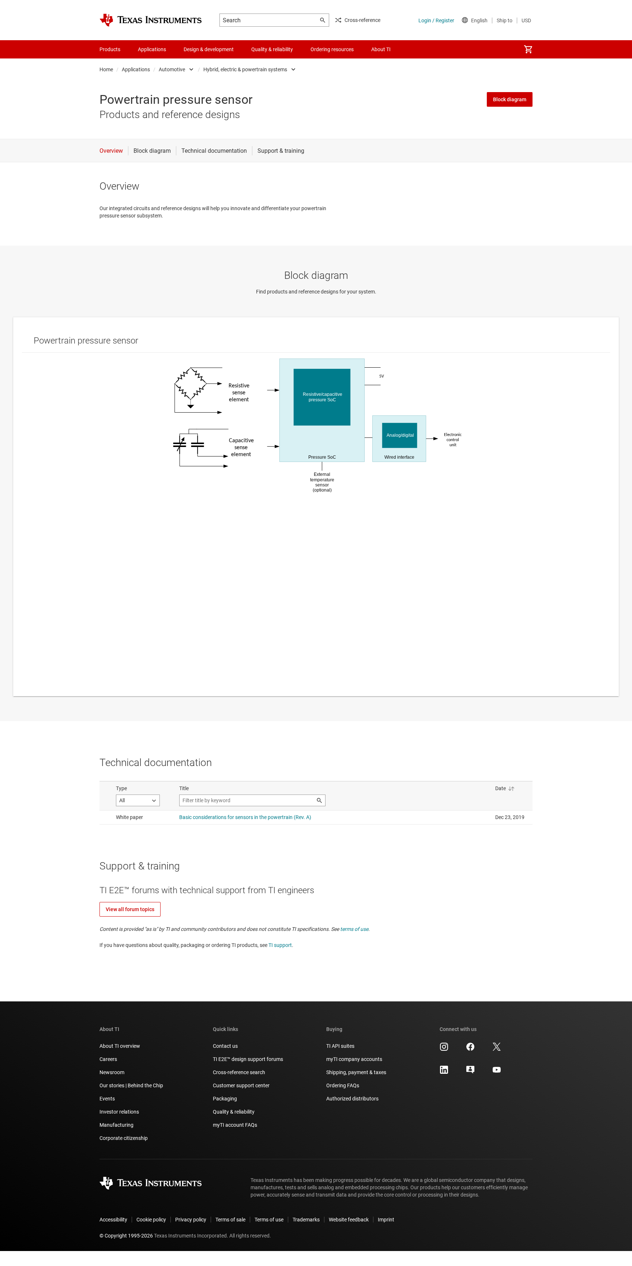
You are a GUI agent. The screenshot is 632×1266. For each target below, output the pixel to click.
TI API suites (340, 1046)
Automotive (172, 69)
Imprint (386, 1220)
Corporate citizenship (123, 1138)
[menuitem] (528, 49)
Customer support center (241, 1085)
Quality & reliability (234, 1112)
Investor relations (119, 1112)
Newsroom (111, 1072)
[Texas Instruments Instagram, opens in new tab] (444, 1049)
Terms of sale (230, 1220)
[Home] (150, 20)
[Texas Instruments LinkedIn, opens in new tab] (444, 1072)
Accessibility (113, 1220)
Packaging (225, 1099)
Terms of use (269, 1220)
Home (106, 69)
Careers (108, 1059)
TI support (280, 945)
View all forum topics (130, 909)
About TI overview (119, 1046)
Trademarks (306, 1220)
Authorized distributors (352, 1099)
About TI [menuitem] (381, 49)
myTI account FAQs (235, 1125)
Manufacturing (116, 1125)
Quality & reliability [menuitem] (272, 49)
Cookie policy (151, 1220)
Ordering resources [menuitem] (332, 49)
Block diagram (509, 99)
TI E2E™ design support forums (248, 1059)
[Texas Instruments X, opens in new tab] (496, 1049)
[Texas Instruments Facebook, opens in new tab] (470, 1049)
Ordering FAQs (342, 1085)
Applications (136, 69)
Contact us (225, 1046)
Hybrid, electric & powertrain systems (245, 69)
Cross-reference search (239, 1072)
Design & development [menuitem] (209, 49)
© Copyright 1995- (126, 1236)
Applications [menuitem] (152, 49)
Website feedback (349, 1220)
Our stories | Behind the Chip (131, 1085)
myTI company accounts (354, 1059)
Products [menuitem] (109, 49)
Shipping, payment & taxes (356, 1072)
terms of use (354, 929)
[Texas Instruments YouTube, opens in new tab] (496, 1072)
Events (107, 1099)
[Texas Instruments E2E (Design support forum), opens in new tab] (470, 1072)
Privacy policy (190, 1220)
